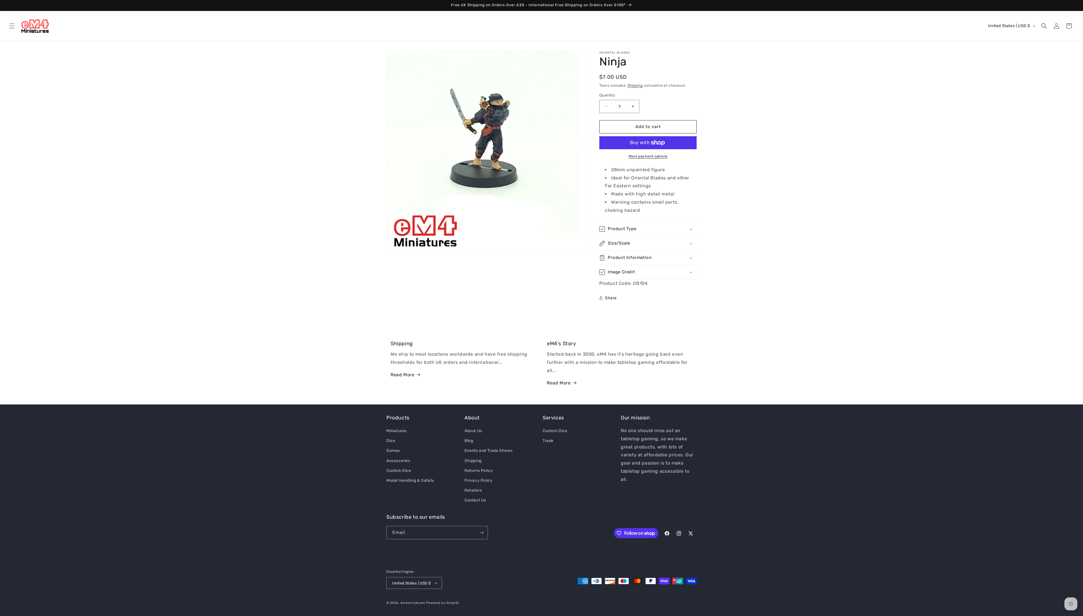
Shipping (635, 85)
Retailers (473, 490)
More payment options (648, 156)
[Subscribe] (481, 532)
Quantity (607, 95)
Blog (469, 440)
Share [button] (611, 298)
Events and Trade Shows (488, 450)
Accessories (398, 460)
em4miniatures (412, 603)
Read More (402, 374)
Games (393, 450)
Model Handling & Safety (410, 480)
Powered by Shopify (442, 603)
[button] (12, 26)
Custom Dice (398, 470)
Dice (390, 440)
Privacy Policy (478, 480)
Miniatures (396, 430)
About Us (473, 430)
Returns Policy (479, 470)
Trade (548, 440)
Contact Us (475, 500)
